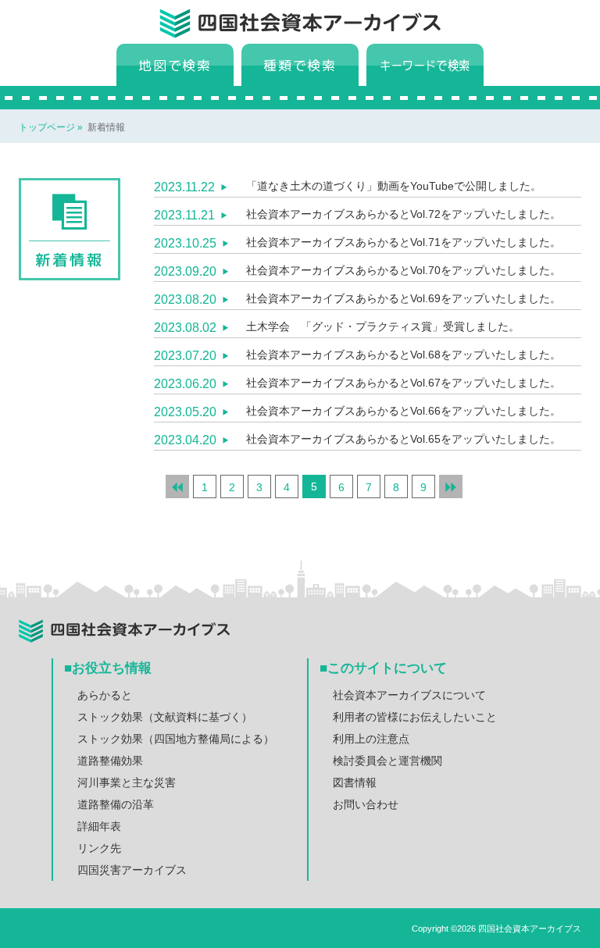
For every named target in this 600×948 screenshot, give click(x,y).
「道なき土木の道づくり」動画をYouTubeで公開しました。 (393, 186)
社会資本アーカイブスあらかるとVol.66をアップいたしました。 (403, 411)
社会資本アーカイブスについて (409, 695)
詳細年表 (99, 826)
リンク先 (99, 848)
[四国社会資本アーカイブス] (319, 28)
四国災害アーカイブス (132, 870)
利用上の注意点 (371, 738)
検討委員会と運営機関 (387, 760)
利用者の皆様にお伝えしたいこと (415, 717)
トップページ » (52, 127)
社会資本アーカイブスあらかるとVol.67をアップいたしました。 (403, 382)
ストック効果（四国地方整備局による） (175, 738)
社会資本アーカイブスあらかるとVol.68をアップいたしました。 (403, 354)
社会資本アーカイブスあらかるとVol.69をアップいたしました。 (403, 298)
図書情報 (355, 782)
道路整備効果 (110, 760)
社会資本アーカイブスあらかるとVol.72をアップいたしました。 (403, 214)
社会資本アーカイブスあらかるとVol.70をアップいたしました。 (403, 270)
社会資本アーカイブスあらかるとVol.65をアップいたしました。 (403, 439)
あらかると (104, 695)
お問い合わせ (365, 804)
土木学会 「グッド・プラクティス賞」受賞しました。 (383, 326)
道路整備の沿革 (115, 804)
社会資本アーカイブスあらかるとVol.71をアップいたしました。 (403, 242)
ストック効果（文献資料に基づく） (164, 717)
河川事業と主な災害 (126, 782)
